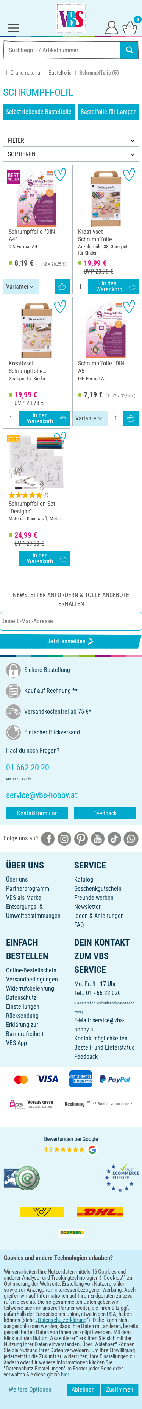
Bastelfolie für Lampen (109, 111)
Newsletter (87, 906)
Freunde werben (94, 897)
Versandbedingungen (32, 979)
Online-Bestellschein (31, 970)
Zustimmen (119, 1389)
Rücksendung (22, 1015)
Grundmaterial (25, 72)
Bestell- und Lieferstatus (104, 1047)
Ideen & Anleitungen (99, 915)
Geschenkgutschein (98, 888)
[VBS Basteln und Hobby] (71, 18)
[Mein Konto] (112, 27)
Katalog (83, 879)
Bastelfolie (60, 72)
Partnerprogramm (27, 888)
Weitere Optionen (30, 1389)
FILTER (16, 140)
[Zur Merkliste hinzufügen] (60, 174)
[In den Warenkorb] (62, 286)
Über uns (17, 879)
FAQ (79, 924)
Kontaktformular (37, 813)
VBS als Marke (23, 897)
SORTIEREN (22, 154)
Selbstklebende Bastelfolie (39, 111)
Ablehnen (83, 1389)
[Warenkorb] (130, 27)
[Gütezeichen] (22, 1178)
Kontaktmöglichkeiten (101, 1038)
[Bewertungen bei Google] (71, 1145)
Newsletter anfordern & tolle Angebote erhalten (71, 599)
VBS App (16, 1043)
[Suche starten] (129, 49)
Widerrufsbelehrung (30, 988)
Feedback (105, 813)
